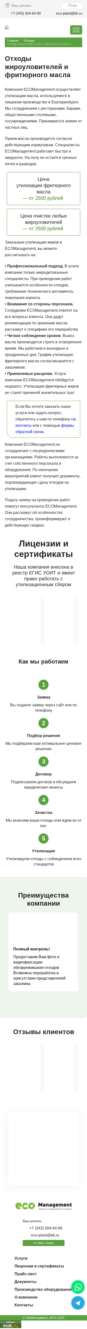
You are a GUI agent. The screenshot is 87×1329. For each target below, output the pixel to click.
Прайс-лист (25, 1274)
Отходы (29, 40)
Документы (25, 1282)
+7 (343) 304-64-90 (26, 13)
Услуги (21, 1258)
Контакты (23, 1305)
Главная (13, 40)
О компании (25, 1297)
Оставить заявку (43, 1242)
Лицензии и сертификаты (39, 1266)
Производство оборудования (43, 1289)
